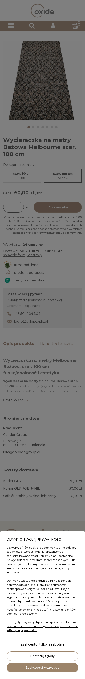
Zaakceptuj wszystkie (42, 667)
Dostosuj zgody (42, 656)
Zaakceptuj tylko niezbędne (42, 644)
